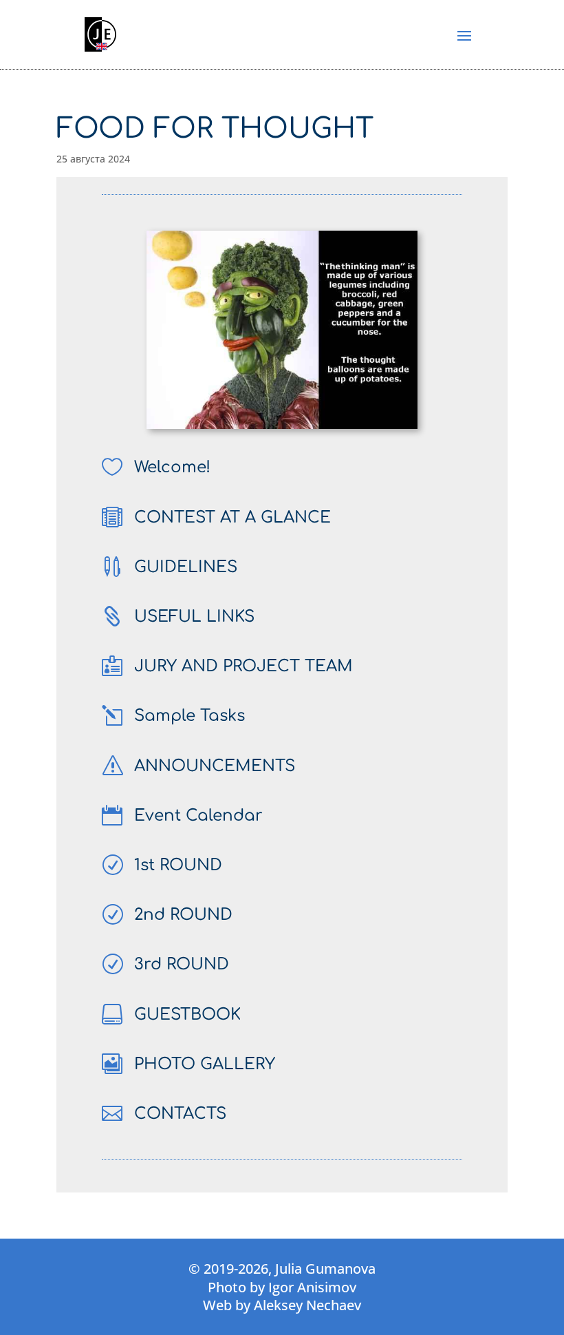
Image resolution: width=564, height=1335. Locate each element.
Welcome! (172, 467)
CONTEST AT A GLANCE (232, 517)
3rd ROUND (181, 964)
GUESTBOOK (187, 1014)
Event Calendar (198, 815)
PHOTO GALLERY (204, 1064)
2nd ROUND (183, 914)
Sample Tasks (189, 715)
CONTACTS (180, 1113)
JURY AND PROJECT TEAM (243, 666)
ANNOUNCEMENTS (214, 766)
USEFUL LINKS (194, 616)
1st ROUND (178, 865)
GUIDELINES (185, 567)
